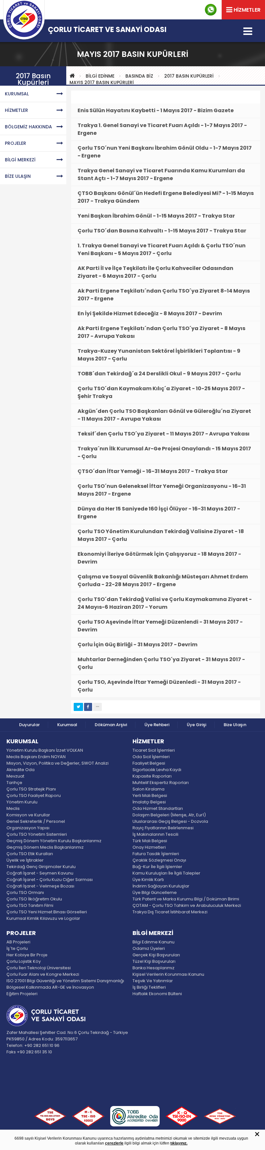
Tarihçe (14, 782)
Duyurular (29, 725)
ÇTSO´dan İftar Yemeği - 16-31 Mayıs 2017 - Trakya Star (153, 471)
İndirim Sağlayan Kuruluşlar (160, 886)
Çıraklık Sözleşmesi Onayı (159, 860)
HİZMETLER (16, 110)
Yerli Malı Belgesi (149, 795)
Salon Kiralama (148, 789)
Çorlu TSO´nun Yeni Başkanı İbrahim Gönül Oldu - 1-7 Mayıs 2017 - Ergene (165, 151)
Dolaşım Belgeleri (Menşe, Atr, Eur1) (169, 815)
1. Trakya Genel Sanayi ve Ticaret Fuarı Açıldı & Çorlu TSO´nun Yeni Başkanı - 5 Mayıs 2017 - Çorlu (162, 249)
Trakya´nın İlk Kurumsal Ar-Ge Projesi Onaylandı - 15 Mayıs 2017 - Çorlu (164, 452)
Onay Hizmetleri (149, 847)
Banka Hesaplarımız (153, 968)
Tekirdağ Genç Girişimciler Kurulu (41, 867)
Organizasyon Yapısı (27, 828)
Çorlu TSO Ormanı (25, 892)
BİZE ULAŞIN (18, 176)
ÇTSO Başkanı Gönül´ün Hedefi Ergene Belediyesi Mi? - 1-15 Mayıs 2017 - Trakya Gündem (166, 197)
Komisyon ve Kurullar (28, 815)
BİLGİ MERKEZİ (20, 159)
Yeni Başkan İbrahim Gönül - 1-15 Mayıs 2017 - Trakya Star (156, 216)
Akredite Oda (20, 770)
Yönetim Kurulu (21, 802)
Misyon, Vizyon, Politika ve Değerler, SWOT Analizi (57, 763)
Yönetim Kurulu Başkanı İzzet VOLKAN (44, 750)
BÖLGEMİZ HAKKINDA (28, 127)
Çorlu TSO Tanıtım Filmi (29, 905)
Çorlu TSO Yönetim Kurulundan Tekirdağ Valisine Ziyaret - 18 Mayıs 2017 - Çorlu (161, 535)
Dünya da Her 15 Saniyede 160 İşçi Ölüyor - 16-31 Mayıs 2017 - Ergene (159, 512)
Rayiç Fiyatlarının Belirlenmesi (163, 828)
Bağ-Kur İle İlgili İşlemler (157, 867)
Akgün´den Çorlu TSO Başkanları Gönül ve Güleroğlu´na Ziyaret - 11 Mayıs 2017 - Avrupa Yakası (164, 415)
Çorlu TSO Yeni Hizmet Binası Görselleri (46, 912)
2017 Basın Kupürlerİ (189, 76)
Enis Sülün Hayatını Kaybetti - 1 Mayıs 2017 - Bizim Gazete (156, 110)
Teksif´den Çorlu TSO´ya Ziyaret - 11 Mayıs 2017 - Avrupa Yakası (163, 433)
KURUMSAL (17, 94)
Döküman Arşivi (111, 725)
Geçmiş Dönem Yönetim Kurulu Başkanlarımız (53, 841)
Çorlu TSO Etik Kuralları (29, 854)
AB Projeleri (18, 942)
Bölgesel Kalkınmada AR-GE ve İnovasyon (50, 987)
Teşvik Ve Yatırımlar (152, 981)
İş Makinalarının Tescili (155, 834)
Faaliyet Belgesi (148, 763)
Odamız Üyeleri (148, 948)
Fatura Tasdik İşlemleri (155, 854)
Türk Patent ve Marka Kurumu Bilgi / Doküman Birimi (185, 899)
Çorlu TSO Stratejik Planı (31, 789)
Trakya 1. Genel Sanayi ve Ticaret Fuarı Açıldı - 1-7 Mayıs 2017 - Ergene (162, 129)
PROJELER (15, 143)
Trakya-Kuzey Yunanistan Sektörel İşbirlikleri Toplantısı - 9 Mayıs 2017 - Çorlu (159, 354)
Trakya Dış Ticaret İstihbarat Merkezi (169, 912)
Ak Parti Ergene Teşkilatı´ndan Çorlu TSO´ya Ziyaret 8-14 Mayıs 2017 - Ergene (164, 294)
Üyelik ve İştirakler (25, 860)
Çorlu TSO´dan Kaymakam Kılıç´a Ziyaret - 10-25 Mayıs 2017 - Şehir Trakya (161, 392)
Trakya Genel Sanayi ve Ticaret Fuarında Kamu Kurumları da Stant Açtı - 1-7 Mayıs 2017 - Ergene (161, 174)
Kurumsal (67, 725)
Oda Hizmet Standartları (157, 808)
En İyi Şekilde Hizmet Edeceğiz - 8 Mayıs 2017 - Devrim (150, 313)
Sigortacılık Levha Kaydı (156, 770)
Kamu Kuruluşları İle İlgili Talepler (166, 873)
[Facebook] (88, 707)
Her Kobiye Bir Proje (27, 955)
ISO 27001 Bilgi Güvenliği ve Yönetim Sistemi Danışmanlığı (65, 981)
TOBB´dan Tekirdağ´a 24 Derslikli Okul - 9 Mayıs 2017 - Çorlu (159, 373)
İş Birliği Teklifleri (149, 987)
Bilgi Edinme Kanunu (153, 942)
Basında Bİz (139, 76)
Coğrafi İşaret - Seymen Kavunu (39, 873)
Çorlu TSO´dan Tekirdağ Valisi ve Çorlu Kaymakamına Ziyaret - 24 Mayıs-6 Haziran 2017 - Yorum (165, 603)
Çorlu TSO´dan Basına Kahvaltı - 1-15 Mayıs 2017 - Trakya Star (162, 230)
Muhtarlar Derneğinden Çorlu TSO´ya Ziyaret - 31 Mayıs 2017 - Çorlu (161, 663)
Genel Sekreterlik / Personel (35, 821)
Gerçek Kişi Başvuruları (156, 955)
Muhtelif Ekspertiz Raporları (160, 782)
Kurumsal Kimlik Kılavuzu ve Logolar (43, 918)
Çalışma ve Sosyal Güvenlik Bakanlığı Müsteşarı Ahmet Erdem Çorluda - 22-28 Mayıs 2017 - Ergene (163, 580)
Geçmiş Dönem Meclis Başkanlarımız (45, 847)
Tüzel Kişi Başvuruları (153, 961)
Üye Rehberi (156, 725)
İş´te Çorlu (17, 948)
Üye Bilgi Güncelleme (154, 892)
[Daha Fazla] (97, 707)
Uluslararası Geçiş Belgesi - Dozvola (170, 821)
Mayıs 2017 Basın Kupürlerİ (101, 82)
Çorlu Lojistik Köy (23, 961)
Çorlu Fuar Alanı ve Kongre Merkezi (42, 974)
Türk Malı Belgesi (149, 841)
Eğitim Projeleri (21, 994)
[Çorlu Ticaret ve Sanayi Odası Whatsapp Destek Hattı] (211, 10)
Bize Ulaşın (235, 725)
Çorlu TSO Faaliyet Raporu (33, 795)
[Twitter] (78, 707)
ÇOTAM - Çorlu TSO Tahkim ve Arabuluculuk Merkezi (186, 905)
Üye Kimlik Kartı (148, 879)
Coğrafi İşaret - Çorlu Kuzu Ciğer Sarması (49, 879)
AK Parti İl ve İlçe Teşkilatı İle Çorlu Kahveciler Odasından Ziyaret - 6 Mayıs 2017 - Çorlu (155, 272)
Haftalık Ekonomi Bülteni (157, 994)
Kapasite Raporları (152, 776)
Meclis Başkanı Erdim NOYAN (36, 757)
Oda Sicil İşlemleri (151, 757)
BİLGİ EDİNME (100, 76)
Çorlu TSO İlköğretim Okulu (34, 899)
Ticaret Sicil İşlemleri (153, 750)
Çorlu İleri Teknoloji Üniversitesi (38, 968)
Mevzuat (15, 776)
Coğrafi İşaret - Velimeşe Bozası (40, 886)
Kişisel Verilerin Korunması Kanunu (168, 974)
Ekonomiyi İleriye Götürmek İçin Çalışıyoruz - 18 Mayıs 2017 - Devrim (159, 557)
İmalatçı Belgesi (149, 802)
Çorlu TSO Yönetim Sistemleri (36, 834)
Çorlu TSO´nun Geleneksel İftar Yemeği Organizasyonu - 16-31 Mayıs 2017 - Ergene (162, 490)
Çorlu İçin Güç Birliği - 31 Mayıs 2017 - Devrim (137, 644)
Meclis (13, 808)
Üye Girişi (196, 725)
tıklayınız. (178, 1143)
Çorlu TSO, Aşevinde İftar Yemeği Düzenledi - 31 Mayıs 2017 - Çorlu (159, 685)
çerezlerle (114, 1143)
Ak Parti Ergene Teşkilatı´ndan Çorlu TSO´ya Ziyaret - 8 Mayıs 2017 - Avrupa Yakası (161, 332)
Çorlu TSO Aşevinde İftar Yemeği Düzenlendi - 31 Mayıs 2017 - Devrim (160, 625)
